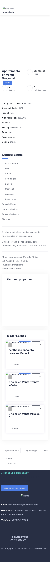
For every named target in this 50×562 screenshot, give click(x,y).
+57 (13, 520)
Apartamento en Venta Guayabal (11, 74)
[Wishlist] (8, 289)
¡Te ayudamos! (19, 536)
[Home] (25, 496)
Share (9, 458)
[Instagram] (11, 556)
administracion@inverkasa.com (23, 504)
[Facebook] (4, 556)
